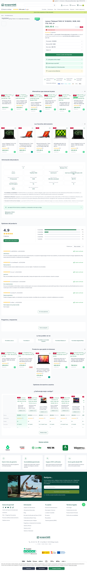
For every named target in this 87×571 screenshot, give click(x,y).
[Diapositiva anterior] (3, 19)
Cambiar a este (22, 410)
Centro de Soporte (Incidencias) (10, 510)
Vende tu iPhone (27, 525)
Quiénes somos (6, 520)
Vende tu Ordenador (28, 530)
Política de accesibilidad (72, 515)
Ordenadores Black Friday (30, 518)
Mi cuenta (47, 515)
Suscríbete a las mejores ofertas (61, 491)
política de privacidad (60, 495)
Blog (25, 512)
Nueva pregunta (43, 327)
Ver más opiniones (43, 311)
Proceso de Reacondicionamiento (10, 517)
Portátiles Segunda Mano (78, 340)
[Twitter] (5, 507)
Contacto (4, 512)
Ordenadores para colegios (30, 520)
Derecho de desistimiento (51, 507)
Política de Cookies (73, 565)
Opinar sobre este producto (11, 240)
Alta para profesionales (29, 510)
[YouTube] (8, 507)
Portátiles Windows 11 (60, 340)
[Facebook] (3, 507)
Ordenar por (69, 246)
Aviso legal (69, 507)
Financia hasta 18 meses (72, 512)
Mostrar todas (43, 432)
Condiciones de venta (71, 510)
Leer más (47, 37)
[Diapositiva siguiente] (39, 19)
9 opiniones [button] (53, 32)
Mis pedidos (48, 518)
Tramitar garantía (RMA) (51, 520)
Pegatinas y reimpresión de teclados (32, 523)
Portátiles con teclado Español (43, 340)
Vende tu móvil (27, 528)
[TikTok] (13, 507)
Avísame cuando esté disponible (64, 54)
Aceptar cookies (56, 568)
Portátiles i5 (26, 340)
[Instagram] (10, 507)
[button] (21, 9)
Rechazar (29, 568)
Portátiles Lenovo (9, 340)
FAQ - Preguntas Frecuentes (9, 515)
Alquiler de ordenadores (29, 507)
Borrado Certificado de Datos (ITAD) (32, 515)
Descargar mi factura (50, 510)
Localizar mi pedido (49, 512)
